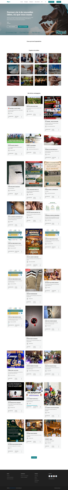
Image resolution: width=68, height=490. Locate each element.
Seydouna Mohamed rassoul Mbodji (34, 370)
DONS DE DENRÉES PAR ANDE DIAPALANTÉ (32, 366)
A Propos (8, 475)
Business (28, 292)
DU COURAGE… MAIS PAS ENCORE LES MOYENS (51, 122)
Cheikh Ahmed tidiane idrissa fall (33, 149)
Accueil (21, 1)
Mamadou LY (49, 325)
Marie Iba (48, 154)
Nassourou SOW (12, 150)
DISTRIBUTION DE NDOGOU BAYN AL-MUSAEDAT (15, 445)
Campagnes (26, 1)
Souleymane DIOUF (13, 248)
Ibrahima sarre (31, 438)
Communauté (28, 211)
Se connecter (51, 1)
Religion (28, 188)
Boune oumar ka (12, 375)
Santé (9, 107)
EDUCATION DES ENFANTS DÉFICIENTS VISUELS (13, 146)
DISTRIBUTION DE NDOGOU (32, 433)
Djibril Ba (11, 221)
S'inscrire (58, 1)
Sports (46, 120)
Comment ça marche (10, 478)
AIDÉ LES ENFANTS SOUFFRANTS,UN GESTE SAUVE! (15, 217)
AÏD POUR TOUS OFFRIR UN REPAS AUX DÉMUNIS (51, 283)
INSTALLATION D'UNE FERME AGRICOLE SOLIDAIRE (32, 107)
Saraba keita (31, 298)
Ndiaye (11, 113)
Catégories (31, 1)
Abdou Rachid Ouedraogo (51, 193)
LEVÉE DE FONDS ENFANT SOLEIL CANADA (14, 280)
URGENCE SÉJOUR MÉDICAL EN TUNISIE (51, 150)
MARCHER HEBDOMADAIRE (32, 293)
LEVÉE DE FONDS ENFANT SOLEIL (14, 317)
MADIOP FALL (49, 220)
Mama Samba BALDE (32, 261)
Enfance (46, 237)
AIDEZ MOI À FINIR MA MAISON (51, 321)
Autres (27, 337)
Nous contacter (37, 1)
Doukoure (48, 287)
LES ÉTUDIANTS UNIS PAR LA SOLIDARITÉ (32, 399)
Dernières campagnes (24, 477)
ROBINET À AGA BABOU (31, 145)
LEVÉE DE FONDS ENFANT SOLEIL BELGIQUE (14, 244)
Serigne (48, 412)
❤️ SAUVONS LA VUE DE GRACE (14, 108)
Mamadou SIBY (31, 194)
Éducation (9, 144)
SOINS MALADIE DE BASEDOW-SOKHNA (14, 187)
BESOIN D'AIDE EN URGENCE (32, 338)
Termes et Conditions (10, 477)
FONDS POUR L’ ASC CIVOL (13, 370)
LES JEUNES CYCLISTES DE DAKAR (52, 407)
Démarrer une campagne (23, 26)
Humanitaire (28, 144)
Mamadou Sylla (12, 407)
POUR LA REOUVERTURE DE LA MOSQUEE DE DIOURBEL (33, 190)
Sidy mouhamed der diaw (51, 126)
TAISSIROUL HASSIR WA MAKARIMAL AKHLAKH (52, 216)
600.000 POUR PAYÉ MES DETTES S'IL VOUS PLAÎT (33, 213)
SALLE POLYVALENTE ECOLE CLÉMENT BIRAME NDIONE (50, 366)
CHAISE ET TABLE (48, 439)
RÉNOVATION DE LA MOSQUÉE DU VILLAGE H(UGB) (51, 190)
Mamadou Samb (12, 190)
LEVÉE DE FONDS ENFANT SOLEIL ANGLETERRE (51, 239)
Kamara (30, 403)
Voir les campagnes (12, 26)
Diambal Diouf (31, 217)
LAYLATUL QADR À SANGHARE (32, 257)
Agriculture (36, 475)
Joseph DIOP (49, 370)
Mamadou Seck (31, 111)
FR (41, 1)
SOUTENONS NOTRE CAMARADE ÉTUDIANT (14, 403)
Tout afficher (34, 457)
